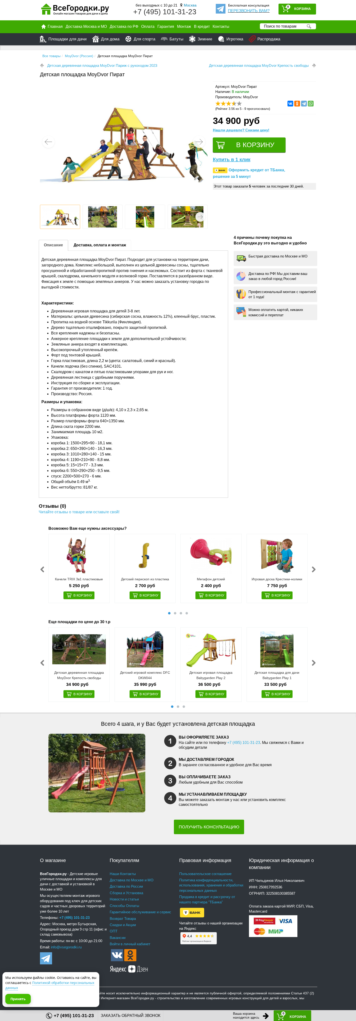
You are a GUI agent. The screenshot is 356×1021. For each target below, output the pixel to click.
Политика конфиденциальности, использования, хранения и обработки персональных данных (211, 885)
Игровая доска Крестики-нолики (277, 579)
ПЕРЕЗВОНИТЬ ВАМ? (249, 10)
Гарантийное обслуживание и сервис (140, 912)
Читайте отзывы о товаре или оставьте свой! (79, 512)
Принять (18, 999)
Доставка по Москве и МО (132, 880)
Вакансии (117, 938)
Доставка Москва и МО (86, 26)
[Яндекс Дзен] (129, 968)
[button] (199, 142)
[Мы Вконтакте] (117, 955)
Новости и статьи (124, 899)
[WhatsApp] (311, 103)
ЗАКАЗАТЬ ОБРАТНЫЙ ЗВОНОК (130, 1015)
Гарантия (165, 26)
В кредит (202, 26)
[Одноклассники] (297, 103)
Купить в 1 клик (231, 159)
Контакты (221, 26)
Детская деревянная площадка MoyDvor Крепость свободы (259, 65)
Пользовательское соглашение (205, 874)
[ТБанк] (192, 912)
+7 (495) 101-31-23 (164, 12)
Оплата (148, 26)
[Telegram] (304, 103)
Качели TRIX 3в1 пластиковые (79, 579)
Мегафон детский (211, 579)
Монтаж (184, 26)
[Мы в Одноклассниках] (130, 955)
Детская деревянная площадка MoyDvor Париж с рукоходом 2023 (102, 65)
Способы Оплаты (124, 906)
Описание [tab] (53, 245)
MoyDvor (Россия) (79, 56)
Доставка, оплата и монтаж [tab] (100, 245)
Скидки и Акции (123, 925)
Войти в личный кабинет (130, 944)
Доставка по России (126, 886)
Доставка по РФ (124, 26)
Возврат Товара (123, 918)
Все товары (51, 56)
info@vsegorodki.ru (66, 947)
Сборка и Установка (126, 893)
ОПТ (113, 931)
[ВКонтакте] (290, 103)
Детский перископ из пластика (145, 579)
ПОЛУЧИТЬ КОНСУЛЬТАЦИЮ (209, 826)
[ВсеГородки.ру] (75, 10)
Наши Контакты (123, 874)
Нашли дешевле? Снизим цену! (241, 130)
